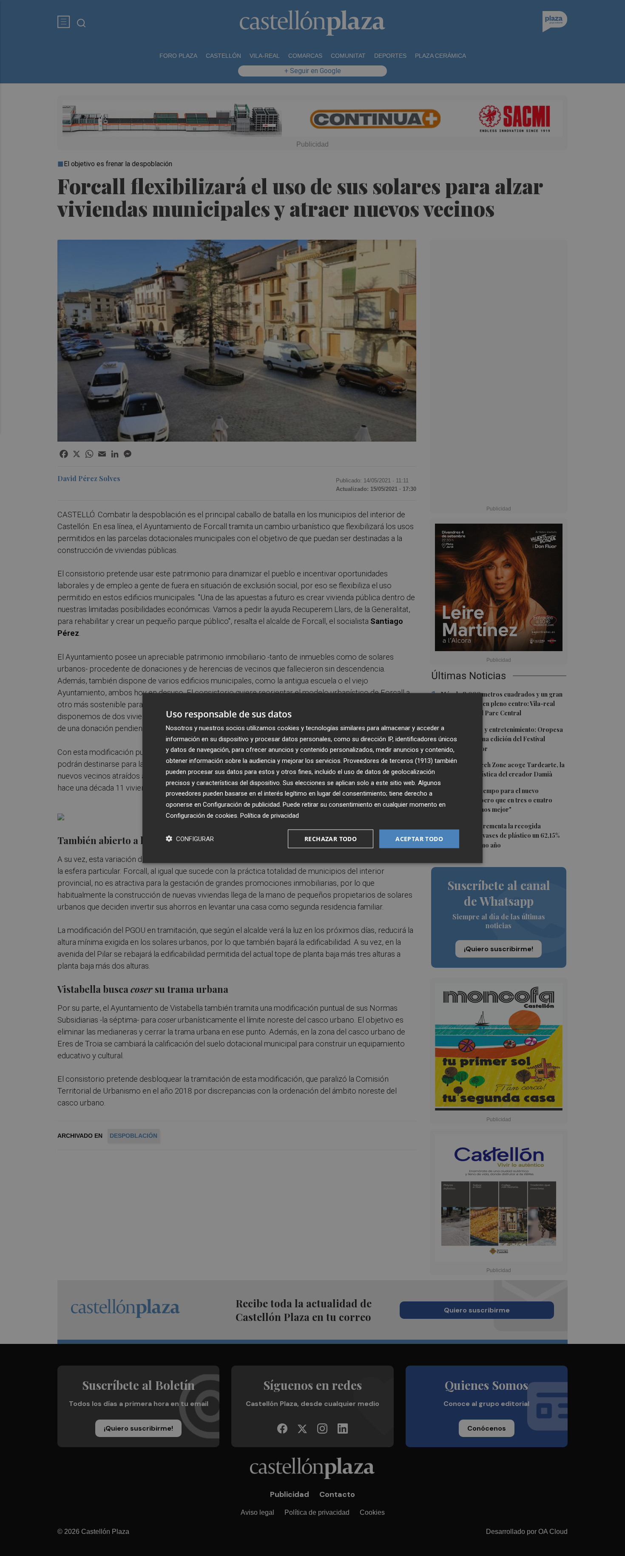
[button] (190, 839)
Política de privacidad (269, 815)
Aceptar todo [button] (419, 838)
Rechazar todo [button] (330, 838)
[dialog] (312, 778)
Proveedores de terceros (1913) (388, 761)
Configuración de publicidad (241, 804)
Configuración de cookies (201, 815)
